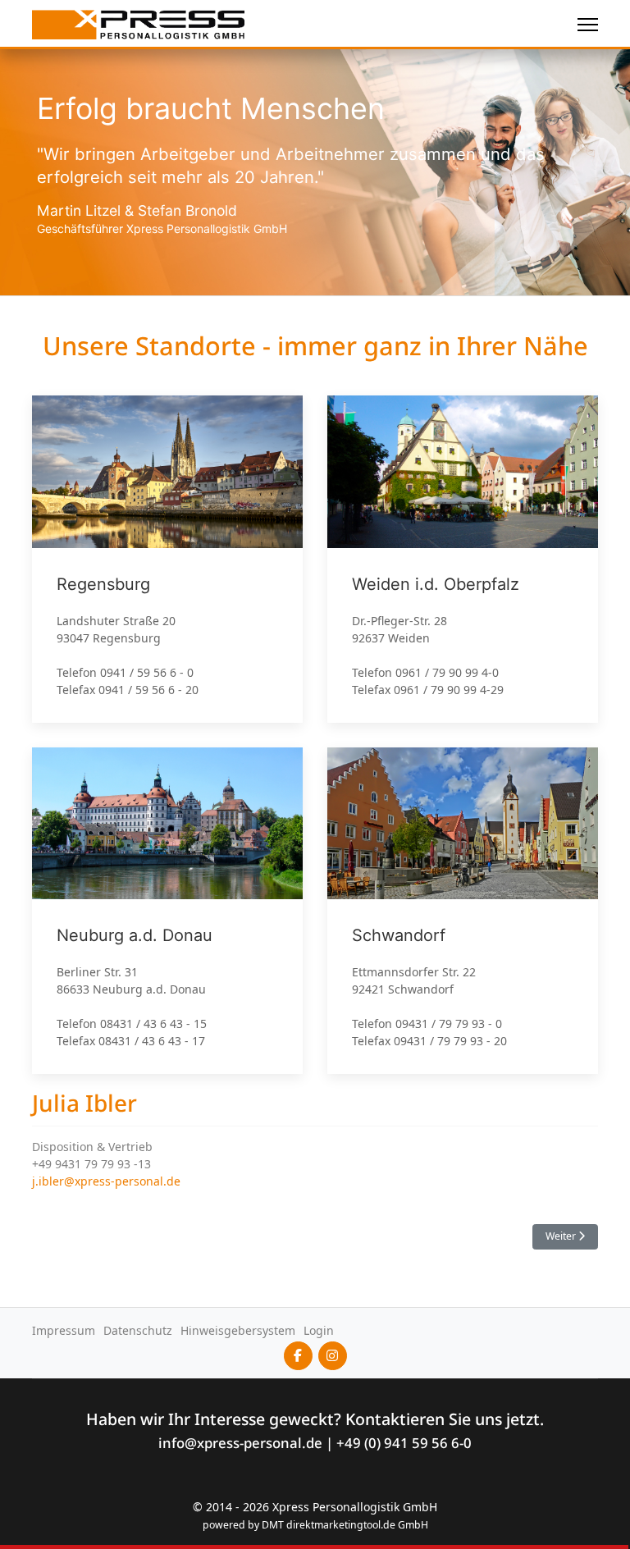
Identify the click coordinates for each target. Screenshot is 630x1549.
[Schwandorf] (462, 911)
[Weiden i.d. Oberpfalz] (462, 559)
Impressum (63, 1330)
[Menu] (588, 24)
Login (319, 1330)
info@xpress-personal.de (240, 1442)
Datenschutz (137, 1330)
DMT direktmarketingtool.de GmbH (345, 1525)
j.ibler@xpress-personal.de (106, 1181)
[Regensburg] (167, 559)
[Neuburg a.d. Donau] (167, 911)
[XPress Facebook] (298, 1355)
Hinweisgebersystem (237, 1330)
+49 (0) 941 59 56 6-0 (404, 1442)
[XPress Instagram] (332, 1355)
